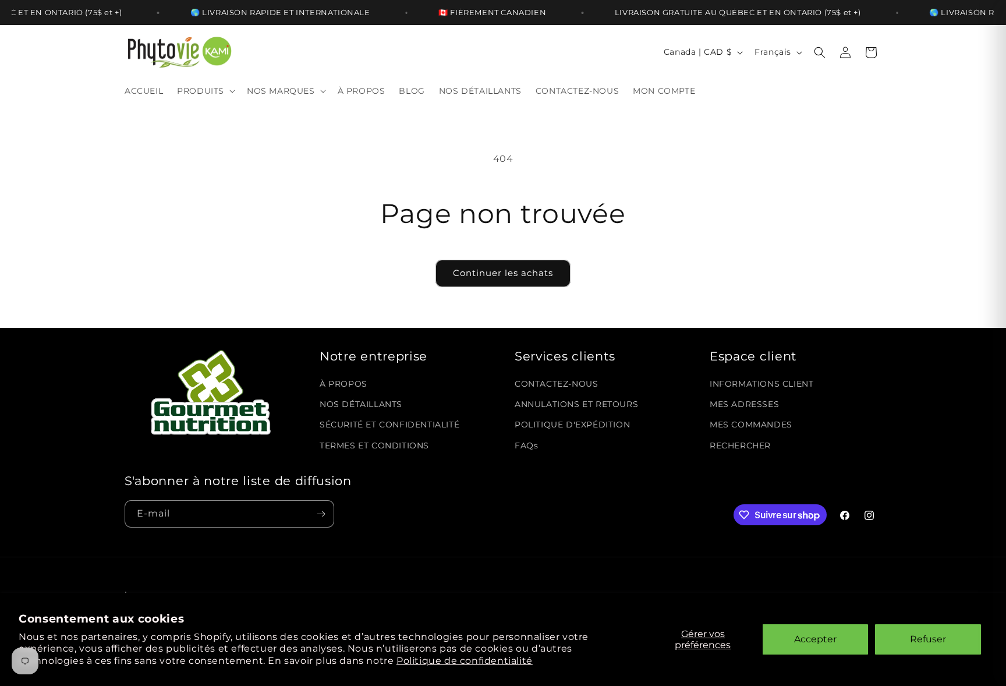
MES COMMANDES (751, 425)
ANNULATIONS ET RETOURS (576, 404)
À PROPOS (343, 384)
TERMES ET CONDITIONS (374, 445)
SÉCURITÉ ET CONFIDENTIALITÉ (389, 425)
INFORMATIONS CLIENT (761, 384)
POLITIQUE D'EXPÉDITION (572, 425)
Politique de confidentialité (464, 660)
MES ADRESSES (744, 404)
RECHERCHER (740, 445)
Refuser (928, 639)
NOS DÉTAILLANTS (361, 404)
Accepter (815, 639)
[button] (205, 91)
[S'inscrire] (321, 514)
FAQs (526, 445)
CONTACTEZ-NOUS (556, 384)
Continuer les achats (503, 272)
